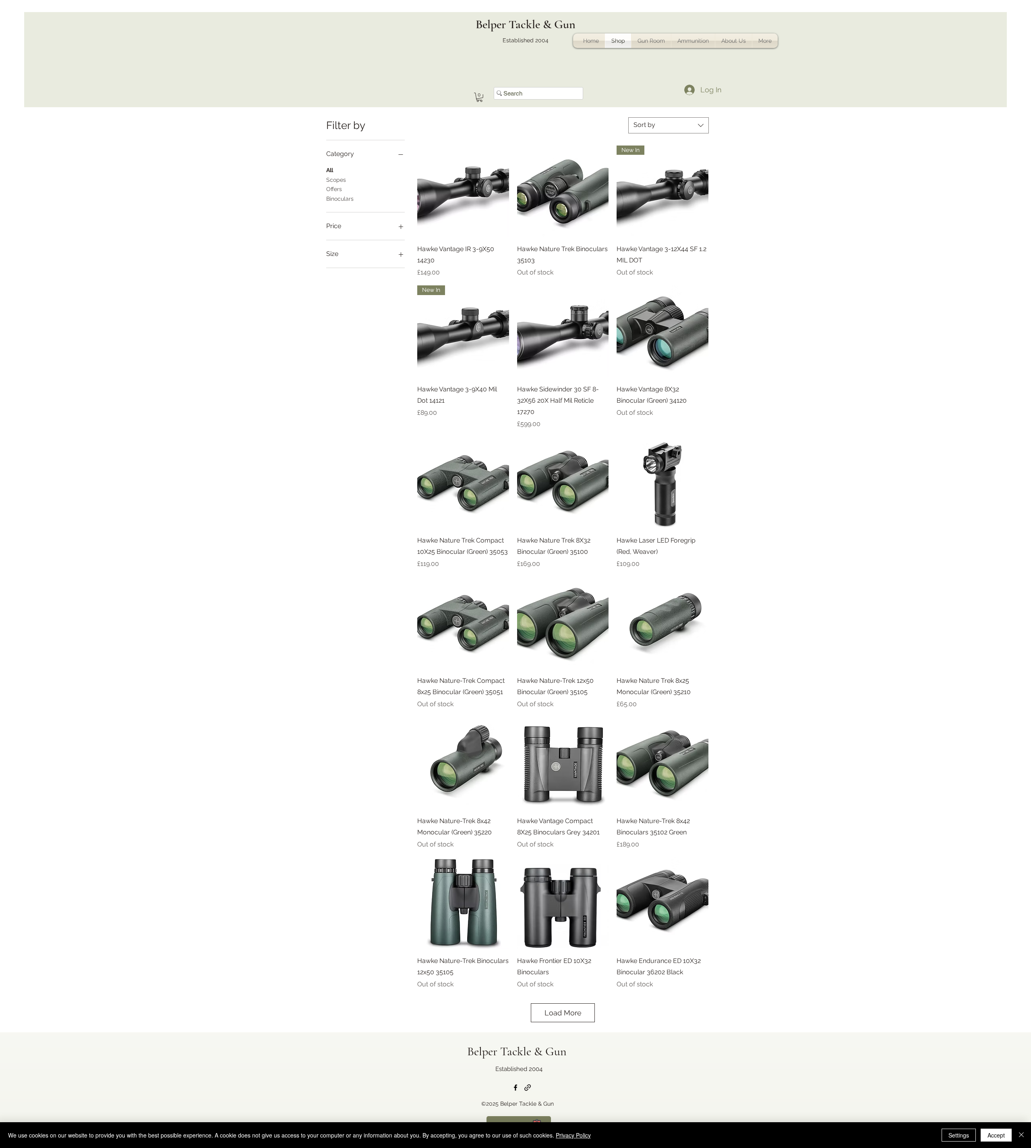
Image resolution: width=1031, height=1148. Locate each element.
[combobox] (668, 125)
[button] (479, 97)
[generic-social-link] (528, 1088)
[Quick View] (463, 191)
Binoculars (340, 198)
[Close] (1021, 1135)
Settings (958, 1135)
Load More (563, 1013)
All (329, 170)
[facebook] (515, 1088)
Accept (996, 1135)
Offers (334, 189)
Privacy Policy (573, 1135)
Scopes (336, 180)
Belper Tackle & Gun (526, 24)
